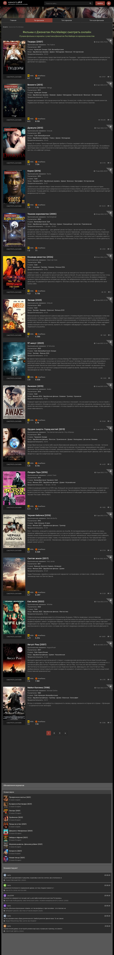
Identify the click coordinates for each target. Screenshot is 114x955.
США (49, 49)
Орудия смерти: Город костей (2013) (46, 429)
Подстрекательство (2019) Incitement (21, 921)
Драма (52, 52)
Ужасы (52, 138)
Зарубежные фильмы (50, 396)
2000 (39, 219)
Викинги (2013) (35, 84)
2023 (39, 305)
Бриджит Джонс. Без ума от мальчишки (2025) (24, 911)
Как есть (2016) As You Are (16, 890)
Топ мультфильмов (97, 20)
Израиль (51, 566)
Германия (37, 437)
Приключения (77, 95)
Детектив (77, 224)
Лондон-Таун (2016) (37, 472)
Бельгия (44, 566)
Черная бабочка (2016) (39, 515)
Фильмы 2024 (60, 267)
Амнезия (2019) (35, 386)
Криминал (36, 267)
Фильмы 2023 (59, 310)
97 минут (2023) (35, 343)
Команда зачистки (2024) (40, 257)
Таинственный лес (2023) (16, 880)
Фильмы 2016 (37, 482)
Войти (100, 3)
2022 (39, 607)
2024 (39, 262)
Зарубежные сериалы (40, 52)
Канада (44, 49)
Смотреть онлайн (14, 77)
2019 (39, 391)
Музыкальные (70, 482)
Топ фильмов (39, 20)
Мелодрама (60, 52)
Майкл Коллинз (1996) (38, 687)
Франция (37, 566)
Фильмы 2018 (37, 568)
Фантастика (64, 612)
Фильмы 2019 (37, 396)
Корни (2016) (34, 170)
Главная (13, 20)
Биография (79, 181)
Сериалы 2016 (38, 181)
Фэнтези (53, 224)
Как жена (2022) (35, 601)
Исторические (78, 52)
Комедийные (67, 224)
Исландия (57, 566)
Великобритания (58, 49)
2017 (39, 564)
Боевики (53, 95)
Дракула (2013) (35, 127)
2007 (39, 47)
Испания (41, 523)
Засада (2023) (34, 300)
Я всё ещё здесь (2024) (15, 931)
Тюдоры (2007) (35, 41)
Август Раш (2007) (37, 644)
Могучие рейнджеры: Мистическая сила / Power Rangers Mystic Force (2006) (37, 901)
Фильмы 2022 (37, 612)
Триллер (44, 267)
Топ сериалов (66, 20)
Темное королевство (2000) (42, 213)
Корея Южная (43, 652)
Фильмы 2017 (37, 525)
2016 (39, 176)
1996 (39, 693)
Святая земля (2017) (38, 558)
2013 (39, 90)
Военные (68, 52)
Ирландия (37, 49)
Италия (47, 523)
